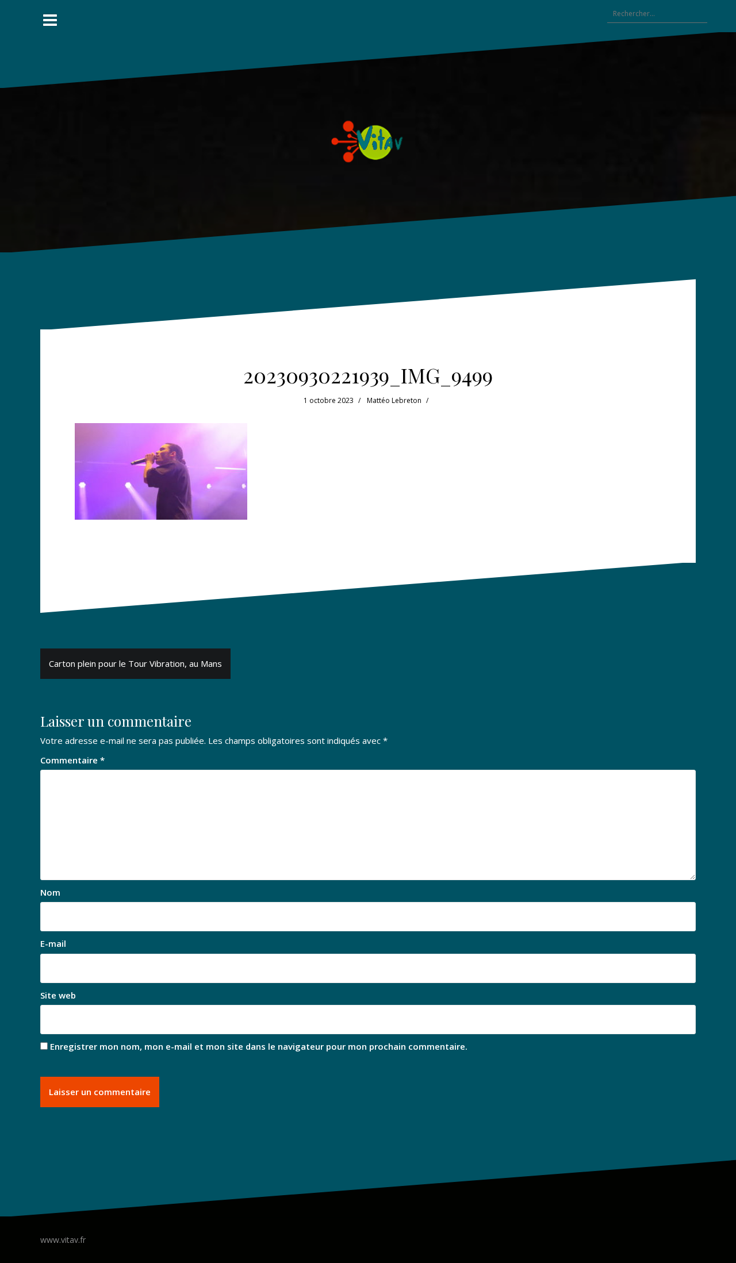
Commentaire (72, 760)
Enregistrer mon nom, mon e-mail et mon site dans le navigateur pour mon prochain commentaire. (258, 1046)
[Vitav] (368, 141)
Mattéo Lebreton (394, 400)
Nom (50, 892)
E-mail (53, 943)
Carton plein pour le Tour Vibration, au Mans (135, 663)
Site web (58, 995)
